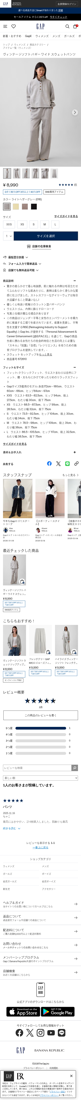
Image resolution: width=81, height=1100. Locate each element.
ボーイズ (46, 874)
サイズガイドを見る (66, 216)
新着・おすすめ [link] (12, 36)
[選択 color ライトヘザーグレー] (7, 206)
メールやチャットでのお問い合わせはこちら (25, 947)
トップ (6, 44)
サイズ (7, 217)
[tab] (40, 257)
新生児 (6, 889)
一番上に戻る (40, 847)
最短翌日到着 (16, 257)
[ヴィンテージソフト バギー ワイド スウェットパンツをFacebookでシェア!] (49, 464)
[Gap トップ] (40, 26)
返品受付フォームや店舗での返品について (24, 920)
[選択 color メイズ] (16, 207)
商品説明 (8, 280)
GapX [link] (28, 36)
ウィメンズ (19, 44)
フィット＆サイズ (13, 367)
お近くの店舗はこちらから (16, 975)
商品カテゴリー (38, 44)
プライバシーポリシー (33, 1068)
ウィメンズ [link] (42, 36)
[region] (38, 1084)
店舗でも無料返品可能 (21, 270)
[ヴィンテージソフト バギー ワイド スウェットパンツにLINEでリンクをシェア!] (67, 464)
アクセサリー (49, 889)
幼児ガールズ (10, 881)
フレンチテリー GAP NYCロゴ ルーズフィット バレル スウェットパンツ (40, 661)
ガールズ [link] (69, 36)
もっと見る (45, 354)
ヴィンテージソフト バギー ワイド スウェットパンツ (14, 592)
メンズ (45, 866)
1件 (75, 184)
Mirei (76, 528)
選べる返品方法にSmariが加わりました (40, 10)
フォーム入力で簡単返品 (22, 263)
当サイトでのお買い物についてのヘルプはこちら (28, 906)
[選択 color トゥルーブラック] (34, 207)
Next (75, 112)
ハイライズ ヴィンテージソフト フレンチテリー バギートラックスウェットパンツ (66, 661)
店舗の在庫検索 (41, 246)
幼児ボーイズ (49, 881)
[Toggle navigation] (5, 26)
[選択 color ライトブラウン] (25, 207)
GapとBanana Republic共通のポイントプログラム (28, 961)
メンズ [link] (56, 36)
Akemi (44, 528)
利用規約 (54, 1068)
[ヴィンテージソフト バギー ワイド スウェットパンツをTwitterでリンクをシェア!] (58, 464)
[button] (67, 4)
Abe (11, 528)
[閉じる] (71, 1076)
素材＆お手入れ (12, 452)
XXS (9, 224)
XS (22, 224)
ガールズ (7, 874)
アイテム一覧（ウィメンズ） (17, 48)
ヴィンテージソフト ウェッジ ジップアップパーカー (14, 662)
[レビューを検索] (74, 768)
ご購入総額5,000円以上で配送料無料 (22, 934)
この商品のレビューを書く (41, 715)
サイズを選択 (46, 236)
